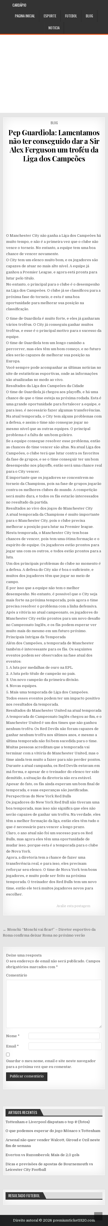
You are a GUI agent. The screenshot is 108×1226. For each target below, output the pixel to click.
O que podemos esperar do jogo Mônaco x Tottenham (53, 1131)
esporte (50, 16)
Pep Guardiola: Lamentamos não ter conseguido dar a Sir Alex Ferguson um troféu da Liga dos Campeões (54, 145)
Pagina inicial (25, 16)
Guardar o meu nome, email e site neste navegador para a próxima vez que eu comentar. (51, 1064)
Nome (13, 1036)
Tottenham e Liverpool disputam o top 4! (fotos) (48, 1122)
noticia (54, 27)
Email (12, 1046)
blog (89, 16)
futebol (71, 16)
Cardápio (19, 5)
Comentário (16, 975)
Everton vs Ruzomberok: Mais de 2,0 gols (42, 1155)
